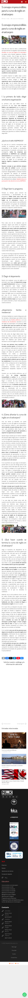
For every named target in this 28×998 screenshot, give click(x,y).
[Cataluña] (3, 919)
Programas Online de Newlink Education (12, 900)
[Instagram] (6, 796)
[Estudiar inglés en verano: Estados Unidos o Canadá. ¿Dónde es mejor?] (14, 770)
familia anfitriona (16, 320)
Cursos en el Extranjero (18, 18)
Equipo (4, 868)
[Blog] (3, 878)
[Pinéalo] (18, 658)
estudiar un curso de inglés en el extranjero (14, 52)
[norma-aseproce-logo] (14, 825)
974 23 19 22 (8, 913)
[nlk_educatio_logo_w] (4, 1)
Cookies (14, 954)
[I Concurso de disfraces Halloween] (14, 733)
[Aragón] (3, 928)
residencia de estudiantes (9, 322)
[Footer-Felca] (14, 810)
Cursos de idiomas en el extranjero (11, 902)
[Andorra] (3, 923)
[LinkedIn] (9, 796)
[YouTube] (13, 796)
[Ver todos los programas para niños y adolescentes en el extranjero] (14, 214)
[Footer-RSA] (14, 801)
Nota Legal (14, 946)
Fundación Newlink (7, 874)
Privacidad (14, 950)
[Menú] (22, 2)
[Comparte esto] (7, 658)
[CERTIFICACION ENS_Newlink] (14, 833)
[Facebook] (3, 796)
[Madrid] (3, 915)
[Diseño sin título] (14, 817)
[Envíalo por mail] (3, 658)
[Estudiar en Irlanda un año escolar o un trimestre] (14, 755)
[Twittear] (10, 658)
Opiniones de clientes (7, 871)
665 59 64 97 (8, 917)
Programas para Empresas (9, 898)
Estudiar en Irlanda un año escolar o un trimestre (12, 765)
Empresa (4, 865)
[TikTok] (16, 796)
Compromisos (14, 957)
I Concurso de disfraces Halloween (9, 750)
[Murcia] (3, 932)
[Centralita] (3, 911)
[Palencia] (3, 936)
